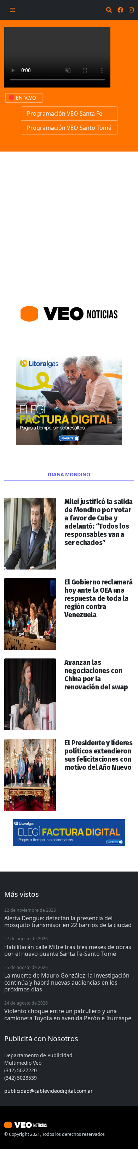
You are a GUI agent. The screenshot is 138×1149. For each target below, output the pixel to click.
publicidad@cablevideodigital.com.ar (48, 1090)
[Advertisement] (69, 224)
